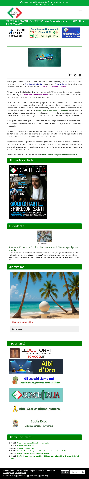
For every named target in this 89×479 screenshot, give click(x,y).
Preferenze (33, 476)
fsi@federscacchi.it (41, 2)
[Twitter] (41, 4)
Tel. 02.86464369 (27, 2)
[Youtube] (45, 4)
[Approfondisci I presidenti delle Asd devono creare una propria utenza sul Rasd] (44, 235)
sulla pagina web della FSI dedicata (52, 110)
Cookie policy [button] (8, 473)
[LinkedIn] (80, 75)
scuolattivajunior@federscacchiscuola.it (59, 155)
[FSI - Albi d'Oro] (44, 366)
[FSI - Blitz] (44, 409)
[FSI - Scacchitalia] (44, 395)
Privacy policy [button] (20, 473)
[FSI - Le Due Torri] (44, 353)
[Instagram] (52, 4)
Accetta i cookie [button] (78, 472)
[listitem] (44, 244)
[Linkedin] (48, 4)
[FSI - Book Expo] (44, 424)
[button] (77, 32)
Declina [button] (65, 472)
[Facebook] (37, 4)
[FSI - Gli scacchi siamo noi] (44, 381)
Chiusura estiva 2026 (22, 321)
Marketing (44, 476)
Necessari (21, 476)
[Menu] (80, 11)
